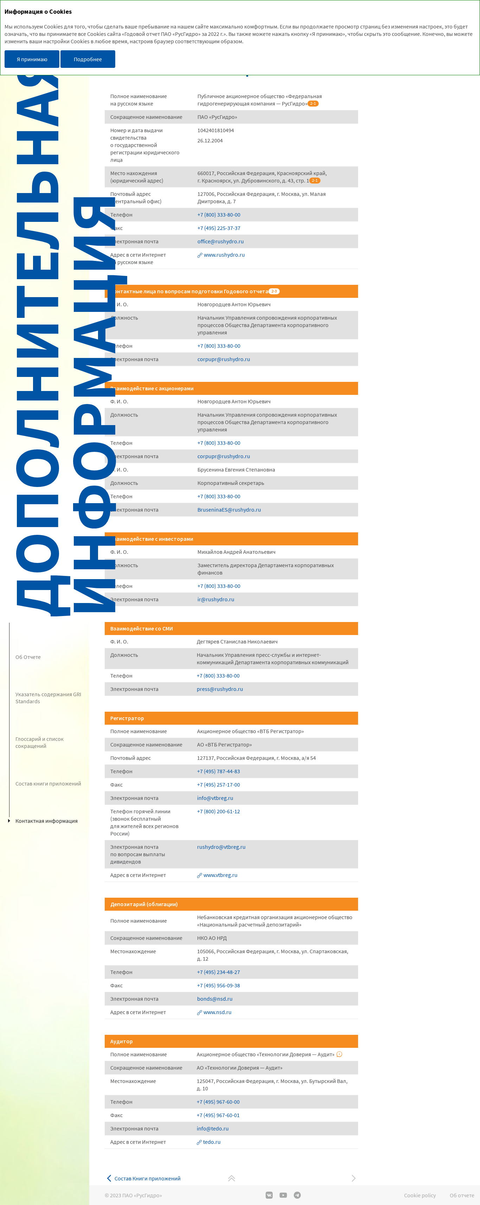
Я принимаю (32, 59)
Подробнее (88, 59)
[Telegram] (297, 1195)
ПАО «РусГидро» (142, 1195)
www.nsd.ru (217, 1011)
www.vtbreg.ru (220, 874)
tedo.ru (212, 1141)
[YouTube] (283, 1195)
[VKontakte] (269, 1195)
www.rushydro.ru (224, 254)
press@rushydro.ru (220, 688)
